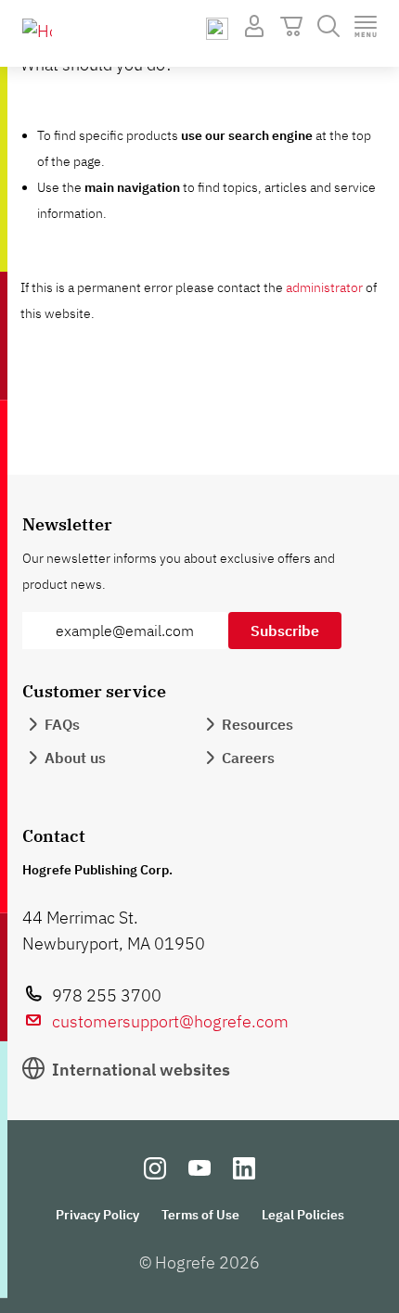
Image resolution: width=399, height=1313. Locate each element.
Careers (248, 757)
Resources (257, 724)
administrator (324, 287)
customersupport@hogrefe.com (170, 1021)
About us (75, 757)
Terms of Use (200, 1214)
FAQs (62, 724)
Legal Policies (303, 1214)
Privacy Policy (97, 1214)
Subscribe (285, 630)
